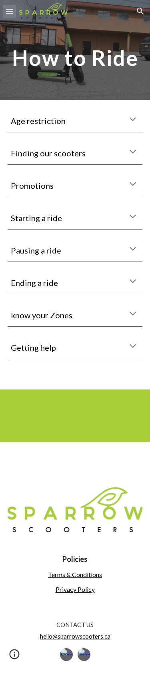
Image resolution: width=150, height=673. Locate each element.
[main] (75, 58)
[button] (9, 11)
